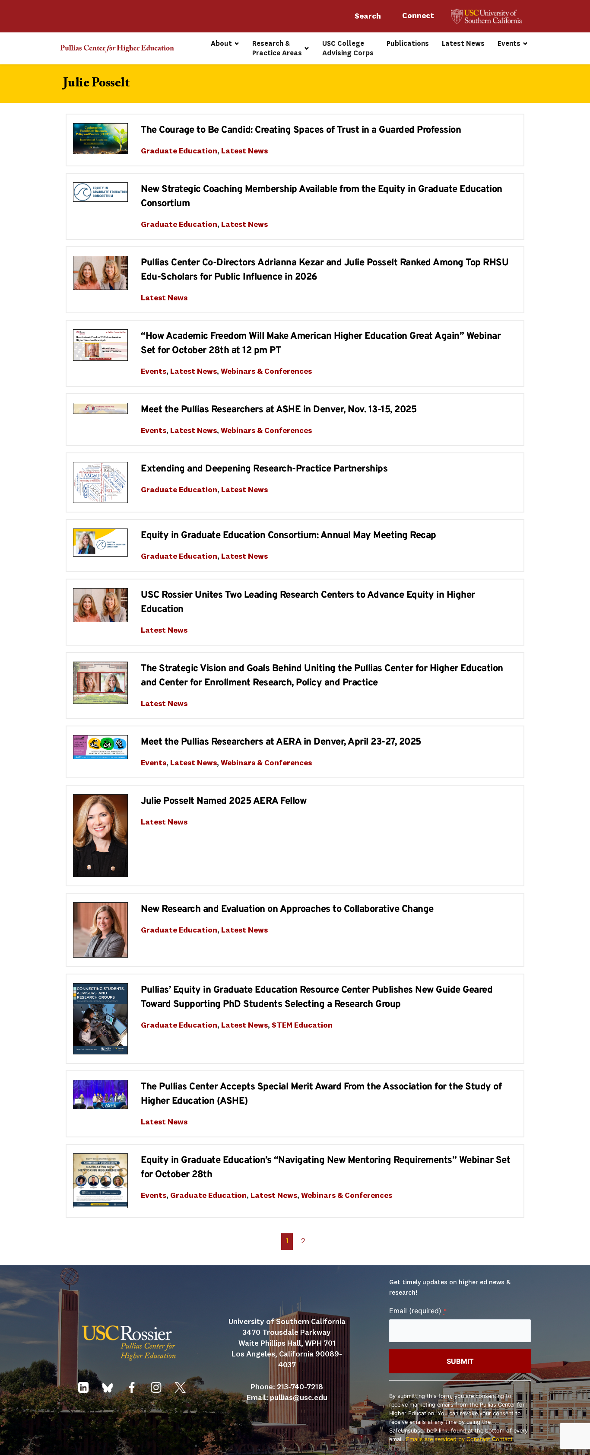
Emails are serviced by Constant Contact (459, 1439)
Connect (419, 16)
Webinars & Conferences (266, 372)
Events (153, 372)
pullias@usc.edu (298, 1398)
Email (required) (418, 1310)
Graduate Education (179, 151)
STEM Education (302, 1025)
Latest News (244, 151)
